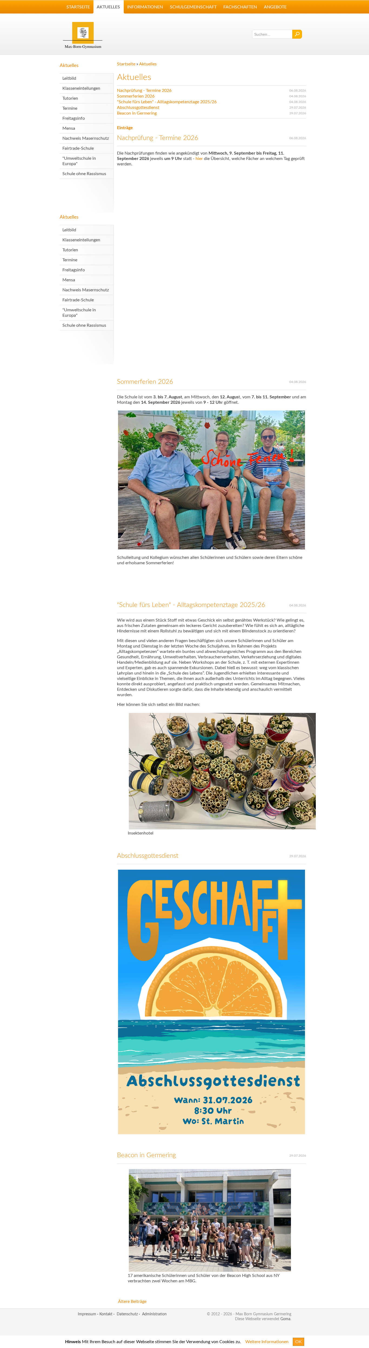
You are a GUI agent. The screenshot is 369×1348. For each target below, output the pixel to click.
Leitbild (69, 78)
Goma (285, 1319)
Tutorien (70, 98)
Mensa (68, 128)
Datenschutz (127, 1314)
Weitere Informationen (267, 1342)
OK (298, 1342)
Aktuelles (69, 65)
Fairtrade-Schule (78, 148)
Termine (69, 108)
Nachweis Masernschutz (85, 138)
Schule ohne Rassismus (84, 174)
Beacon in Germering (137, 113)
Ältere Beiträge (132, 1301)
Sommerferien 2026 (136, 96)
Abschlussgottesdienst (138, 107)
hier (200, 158)
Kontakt (105, 1314)
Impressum (87, 1314)
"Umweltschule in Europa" (79, 161)
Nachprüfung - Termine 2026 (144, 90)
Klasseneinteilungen (81, 88)
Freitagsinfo (73, 118)
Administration (154, 1314)
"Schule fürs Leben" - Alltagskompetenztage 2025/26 (167, 102)
